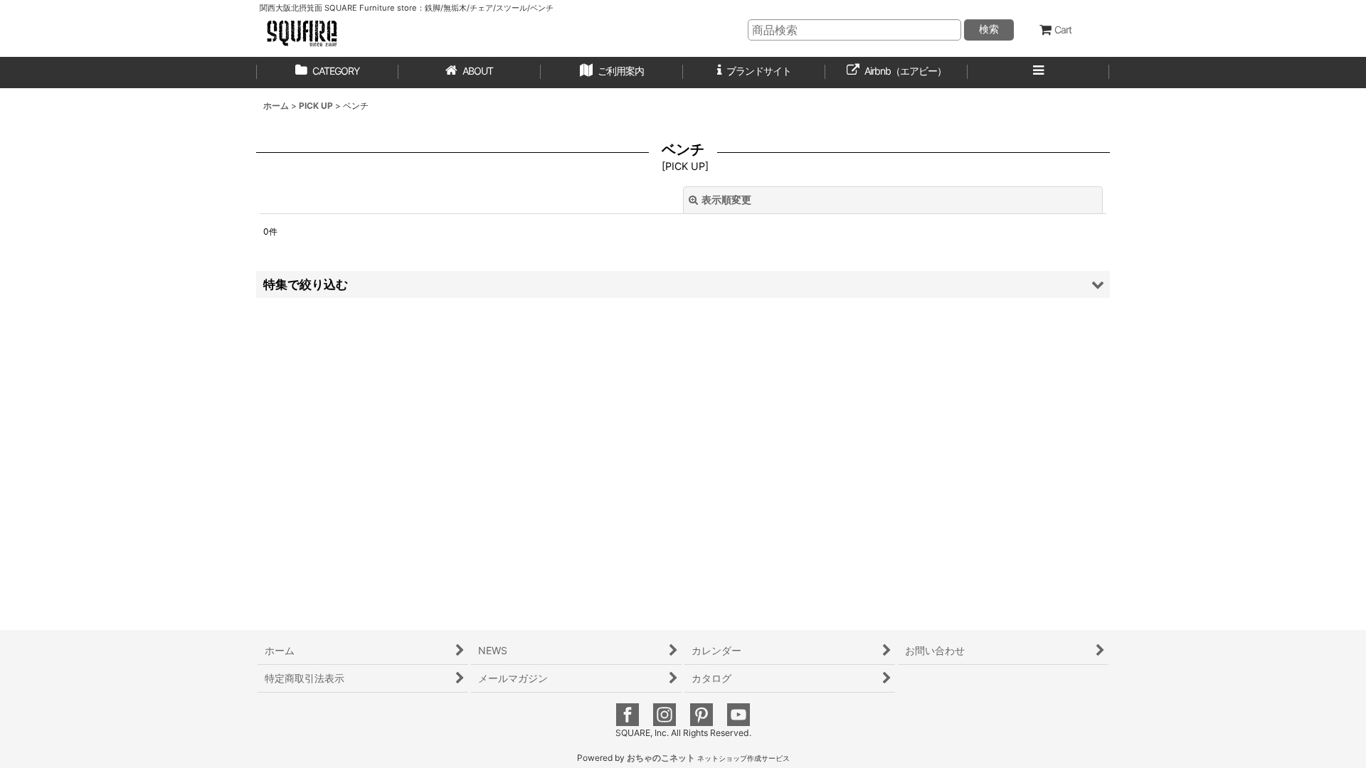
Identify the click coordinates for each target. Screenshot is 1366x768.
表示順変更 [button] (726, 199)
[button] (612, 72)
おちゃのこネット (661, 757)
